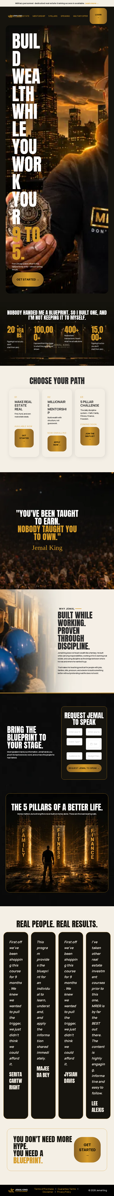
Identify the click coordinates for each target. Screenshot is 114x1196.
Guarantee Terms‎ (67, 1188)
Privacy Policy (64, 1191)
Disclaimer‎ (48, 1191)
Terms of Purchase (44, 1188)
